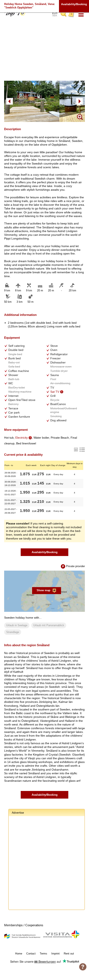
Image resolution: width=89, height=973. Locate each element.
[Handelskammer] (22, 937)
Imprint (55, 953)
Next (79, 101)
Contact (31, 953)
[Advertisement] (44, 863)
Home (18, 953)
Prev (9, 101)
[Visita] (61, 937)
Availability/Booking (74, 4)
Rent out (69, 953)
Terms (43, 953)
